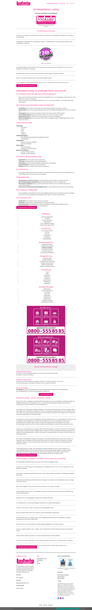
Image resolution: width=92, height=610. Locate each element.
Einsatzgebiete (62, 3)
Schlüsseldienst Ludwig (52, 3)
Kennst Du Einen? (61, 576)
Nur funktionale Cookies (69, 608)
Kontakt (71, 3)
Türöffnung (46, 214)
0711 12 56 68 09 (19, 577)
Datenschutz (77, 608)
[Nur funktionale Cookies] (90, 608)
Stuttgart (48, 524)
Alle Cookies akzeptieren (60, 608)
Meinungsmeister (61, 578)
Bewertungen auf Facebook (63, 574)
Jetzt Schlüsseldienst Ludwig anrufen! (26, 85)
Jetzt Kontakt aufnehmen (46, 394)
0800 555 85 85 (19, 582)
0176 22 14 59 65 (19, 588)
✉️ (75, 3)
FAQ (68, 3)
